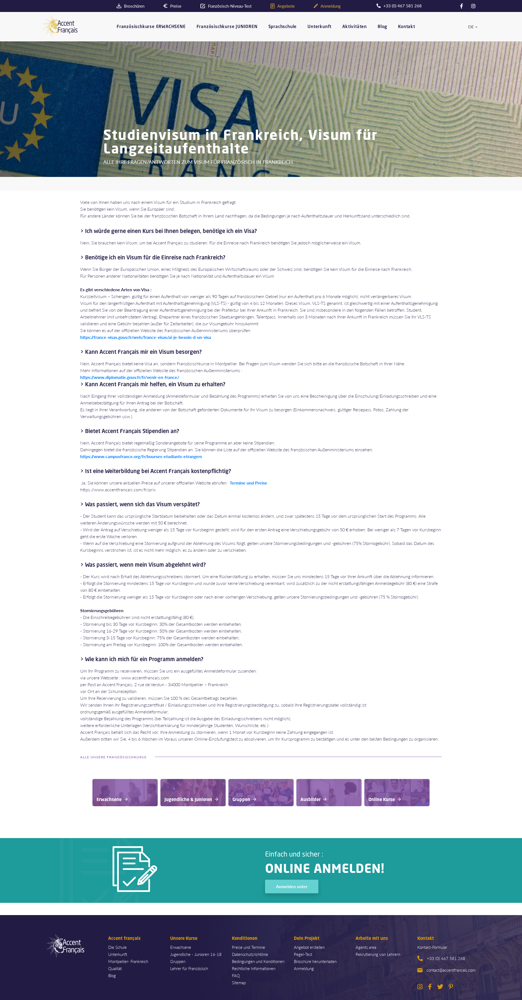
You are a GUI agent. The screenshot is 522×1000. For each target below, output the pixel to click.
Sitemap (239, 982)
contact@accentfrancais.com (451, 970)
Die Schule (117, 947)
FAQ (236, 975)
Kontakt (406, 26)
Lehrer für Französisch (189, 968)
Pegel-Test (303, 954)
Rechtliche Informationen (253, 968)
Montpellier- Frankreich (128, 961)
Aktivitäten (354, 26)
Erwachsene (180, 947)
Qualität (115, 968)
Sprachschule (282, 26)
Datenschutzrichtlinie (250, 954)
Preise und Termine (248, 947)
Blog (382, 26)
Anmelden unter (291, 886)
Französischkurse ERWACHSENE (151, 26)
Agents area (366, 947)
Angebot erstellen (309, 947)
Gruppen (177, 961)
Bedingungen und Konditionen (258, 961)
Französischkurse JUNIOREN (227, 26)
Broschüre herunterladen (315, 961)
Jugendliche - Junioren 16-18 (196, 954)
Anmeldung (304, 968)
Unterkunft (319, 26)
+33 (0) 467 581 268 (446, 958)
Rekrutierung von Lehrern (378, 954)
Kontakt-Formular (432, 947)
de (471, 26)
